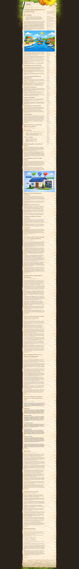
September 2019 (48, 80)
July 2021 (48, 65)
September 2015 (48, 113)
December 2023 (48, 47)
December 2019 (48, 78)
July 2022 (48, 56)
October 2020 (48, 71)
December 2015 (48, 111)
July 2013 (48, 133)
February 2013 (48, 137)
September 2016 (48, 104)
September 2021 (48, 63)
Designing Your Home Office (31, 491)
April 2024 (48, 45)
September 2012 (48, 141)
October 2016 (48, 103)
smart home (26, 229)
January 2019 (48, 86)
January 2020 (48, 77)
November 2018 (48, 88)
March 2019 (48, 85)
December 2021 (48, 61)
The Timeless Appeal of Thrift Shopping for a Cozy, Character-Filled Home (34, 237)
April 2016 (48, 108)
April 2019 (48, 84)
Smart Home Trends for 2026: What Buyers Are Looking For (33, 125)
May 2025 (48, 43)
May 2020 (48, 75)
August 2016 (48, 105)
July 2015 (48, 115)
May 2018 (48, 90)
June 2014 (48, 125)
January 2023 (48, 53)
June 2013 (48, 134)
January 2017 (48, 101)
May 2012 (48, 144)
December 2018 (48, 87)
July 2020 (48, 73)
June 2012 (48, 143)
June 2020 (48, 74)
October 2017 (48, 94)
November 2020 (48, 70)
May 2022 (48, 58)
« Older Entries (26, 557)
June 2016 (48, 106)
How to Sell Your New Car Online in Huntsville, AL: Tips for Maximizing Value (33, 398)
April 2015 (48, 117)
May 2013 (48, 135)
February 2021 (48, 68)
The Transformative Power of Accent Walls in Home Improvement (33, 355)
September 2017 (48, 95)
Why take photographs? (30, 528)
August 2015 (48, 114)
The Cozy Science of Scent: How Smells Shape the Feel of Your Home (34, 317)
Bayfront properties (26, 58)
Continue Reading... (26, 122)
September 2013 (48, 132)
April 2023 (48, 51)
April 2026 (48, 41)
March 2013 (48, 136)
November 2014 (48, 121)
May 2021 (48, 66)
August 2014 (48, 123)
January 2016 (48, 110)
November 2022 (48, 55)
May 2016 (48, 107)
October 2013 (48, 131)
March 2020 (48, 76)
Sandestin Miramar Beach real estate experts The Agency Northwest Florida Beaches (33, 25)
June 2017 (48, 97)
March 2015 (48, 118)
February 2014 (48, 128)
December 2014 (48, 120)
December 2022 (48, 54)
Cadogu (28, 4)
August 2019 (48, 81)
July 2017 (48, 96)
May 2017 (48, 98)
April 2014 (48, 126)
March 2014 (48, 127)
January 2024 (48, 46)
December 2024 (48, 44)
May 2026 (48, 40)
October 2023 (48, 48)
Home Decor (27, 451)
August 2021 (48, 64)
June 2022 (48, 57)
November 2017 (48, 93)
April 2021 (48, 67)
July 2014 (48, 124)
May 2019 (48, 83)
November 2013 (48, 130)
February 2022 (48, 60)
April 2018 (48, 91)
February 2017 (48, 100)
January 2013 (48, 138)
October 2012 (48, 140)
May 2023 (48, 50)
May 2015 (48, 116)
